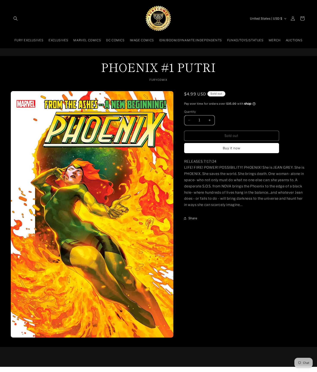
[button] (15, 18)
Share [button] (192, 218)
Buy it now (231, 148)
